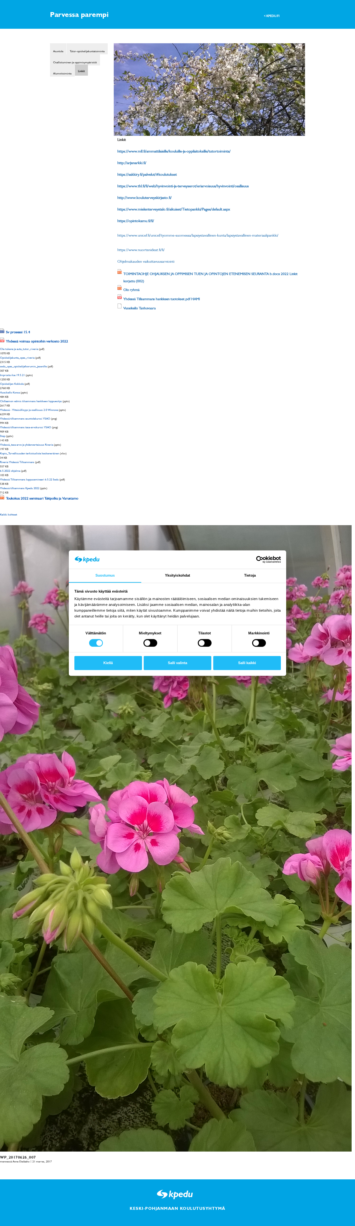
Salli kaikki (247, 663)
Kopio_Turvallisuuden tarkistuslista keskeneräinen (29, 453)
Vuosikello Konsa (10, 392)
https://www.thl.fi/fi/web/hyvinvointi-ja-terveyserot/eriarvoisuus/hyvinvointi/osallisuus (183, 185)
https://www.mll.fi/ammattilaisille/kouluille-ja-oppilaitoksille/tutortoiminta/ (174, 151)
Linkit (81, 71)
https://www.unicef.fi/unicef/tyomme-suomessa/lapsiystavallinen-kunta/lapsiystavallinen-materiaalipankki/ (197, 235)
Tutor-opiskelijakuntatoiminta (87, 51)
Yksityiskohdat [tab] (177, 575)
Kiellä (108, 663)
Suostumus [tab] (105, 575)
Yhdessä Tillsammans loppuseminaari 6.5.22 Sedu (29, 479)
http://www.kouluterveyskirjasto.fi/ (144, 197)
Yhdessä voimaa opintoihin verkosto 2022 (37, 341)
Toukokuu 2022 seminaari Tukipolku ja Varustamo (42, 498)
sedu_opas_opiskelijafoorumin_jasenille (23, 366)
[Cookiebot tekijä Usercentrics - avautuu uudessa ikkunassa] (260, 559)
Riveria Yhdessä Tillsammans (17, 462)
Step (2, 436)
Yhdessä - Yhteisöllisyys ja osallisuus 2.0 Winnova (29, 410)
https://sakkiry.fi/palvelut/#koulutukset (147, 174)
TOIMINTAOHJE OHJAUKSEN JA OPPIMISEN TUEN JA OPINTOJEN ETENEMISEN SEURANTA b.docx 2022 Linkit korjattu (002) (210, 277)
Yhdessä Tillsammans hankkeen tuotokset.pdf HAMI (161, 299)
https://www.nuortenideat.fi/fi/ (141, 249)
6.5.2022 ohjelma (10, 470)
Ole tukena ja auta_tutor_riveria (19, 349)
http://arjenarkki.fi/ (131, 162)
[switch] (150, 643)
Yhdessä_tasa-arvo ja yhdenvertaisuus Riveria (26, 444)
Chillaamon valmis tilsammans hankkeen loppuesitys (31, 401)
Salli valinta (177, 663)
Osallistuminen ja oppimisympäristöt (75, 62)
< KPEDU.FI (271, 16)
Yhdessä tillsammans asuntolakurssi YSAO (25, 418)
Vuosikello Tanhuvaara (139, 308)
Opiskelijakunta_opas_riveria (17, 357)
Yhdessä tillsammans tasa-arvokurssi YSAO (25, 427)
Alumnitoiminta (62, 73)
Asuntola (58, 51)
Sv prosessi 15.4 (18, 332)
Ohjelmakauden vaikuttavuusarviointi (145, 261)
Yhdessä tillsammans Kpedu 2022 (19, 488)
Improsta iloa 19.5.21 (12, 375)
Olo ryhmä (131, 289)
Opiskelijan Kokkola (12, 383)
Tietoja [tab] (250, 575)
